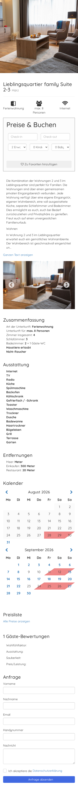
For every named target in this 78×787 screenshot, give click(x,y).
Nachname (10, 699)
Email (6, 714)
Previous (11, 285)
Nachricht (9, 745)
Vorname (9, 684)
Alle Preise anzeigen (16, 621)
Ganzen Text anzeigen (18, 255)
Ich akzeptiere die (20, 771)
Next (66, 285)
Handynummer (13, 730)
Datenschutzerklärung (47, 771)
